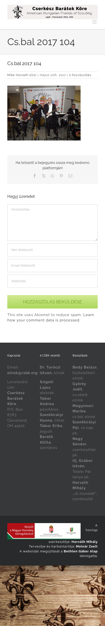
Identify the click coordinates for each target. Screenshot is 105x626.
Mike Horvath (17, 75)
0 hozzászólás (80, 75)
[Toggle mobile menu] (95, 21)
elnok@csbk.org (22, 373)
